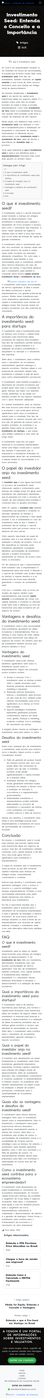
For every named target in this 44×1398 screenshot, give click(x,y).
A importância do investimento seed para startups (22, 176)
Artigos (24, 42)
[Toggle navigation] (40, 3)
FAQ (6, 196)
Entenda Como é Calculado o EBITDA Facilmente (18, 1278)
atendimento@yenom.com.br (23, 1389)
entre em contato (22, 1360)
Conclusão (9, 193)
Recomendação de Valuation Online (22, 1381)
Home (22, 1370)
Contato (22, 1378)
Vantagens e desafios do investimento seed (21, 188)
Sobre (22, 1376)
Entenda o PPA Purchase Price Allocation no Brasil (22, 1244)
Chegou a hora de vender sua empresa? (22, 1260)
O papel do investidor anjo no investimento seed (17, 182)
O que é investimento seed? (16, 172)
